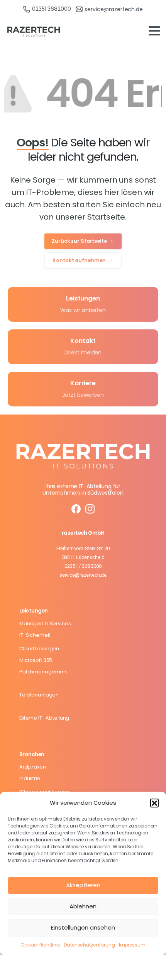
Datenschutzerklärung (89, 945)
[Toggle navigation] (154, 30)
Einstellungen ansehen (83, 927)
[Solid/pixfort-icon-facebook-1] (76, 509)
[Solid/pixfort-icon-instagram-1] (90, 509)
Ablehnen (83, 906)
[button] (154, 803)
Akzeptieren (83, 885)
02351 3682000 (51, 9)
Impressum (132, 945)
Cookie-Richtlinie (40, 945)
